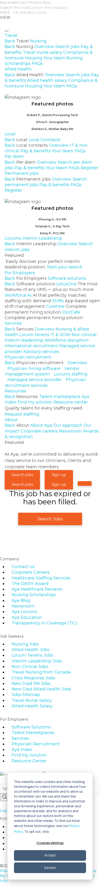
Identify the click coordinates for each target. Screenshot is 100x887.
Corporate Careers (31, 572)
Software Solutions (31, 727)
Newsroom (70, 431)
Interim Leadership (42, 238)
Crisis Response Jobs (33, 677)
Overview (44, 46)
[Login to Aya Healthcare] (85, 483)
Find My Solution (29, 755)
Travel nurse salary (42, 52)
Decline (50, 867)
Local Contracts (44, 139)
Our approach (67, 425)
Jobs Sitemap (26, 694)
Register (89, 167)
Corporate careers (39, 431)
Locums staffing (70, 374)
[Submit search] (4, 797)
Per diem (14, 156)
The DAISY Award (30, 583)
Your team (54, 57)
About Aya (41, 425)
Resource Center (29, 760)
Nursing (38, 41)
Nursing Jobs (25, 644)
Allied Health (18, 69)
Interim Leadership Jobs (37, 661)
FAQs (37, 63)
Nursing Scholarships (34, 594)
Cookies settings (50, 843)
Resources (15, 391)
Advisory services (41, 351)
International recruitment (31, 345)
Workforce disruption (66, 340)
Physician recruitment (28, 357)
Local (10, 134)
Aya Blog (21, 600)
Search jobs (67, 46)
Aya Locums (24, 611)
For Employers (20, 272)
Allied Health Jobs (30, 649)
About (11, 419)
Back (10, 41)
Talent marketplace (59, 396)
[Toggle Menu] (6, 31)
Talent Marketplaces (33, 732)
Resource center (71, 402)
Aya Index (22, 749)
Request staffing (22, 414)
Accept (50, 855)
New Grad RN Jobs (31, 683)
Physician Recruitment (36, 744)
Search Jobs (50, 518)
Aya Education (27, 617)
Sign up (59, 475)
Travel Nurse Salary (32, 700)
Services (13, 323)
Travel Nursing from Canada (41, 672)
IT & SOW (60, 334)
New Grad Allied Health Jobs (41, 689)
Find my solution (35, 402)
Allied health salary (47, 80)
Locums (13, 238)
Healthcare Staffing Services (41, 578)
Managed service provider (34, 379)
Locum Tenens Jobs (32, 655)
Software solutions (67, 278)
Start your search (65, 267)
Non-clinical (84, 334)
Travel (11, 35)
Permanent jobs (21, 173)
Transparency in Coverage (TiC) (44, 623)
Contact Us (23, 566)
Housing (33, 57)
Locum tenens (34, 334)
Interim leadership (24, 340)
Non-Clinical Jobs (30, 666)
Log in (5, 810)
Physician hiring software (33, 368)
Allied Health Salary (32, 706)
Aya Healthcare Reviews (37, 589)
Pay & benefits (35, 150)
